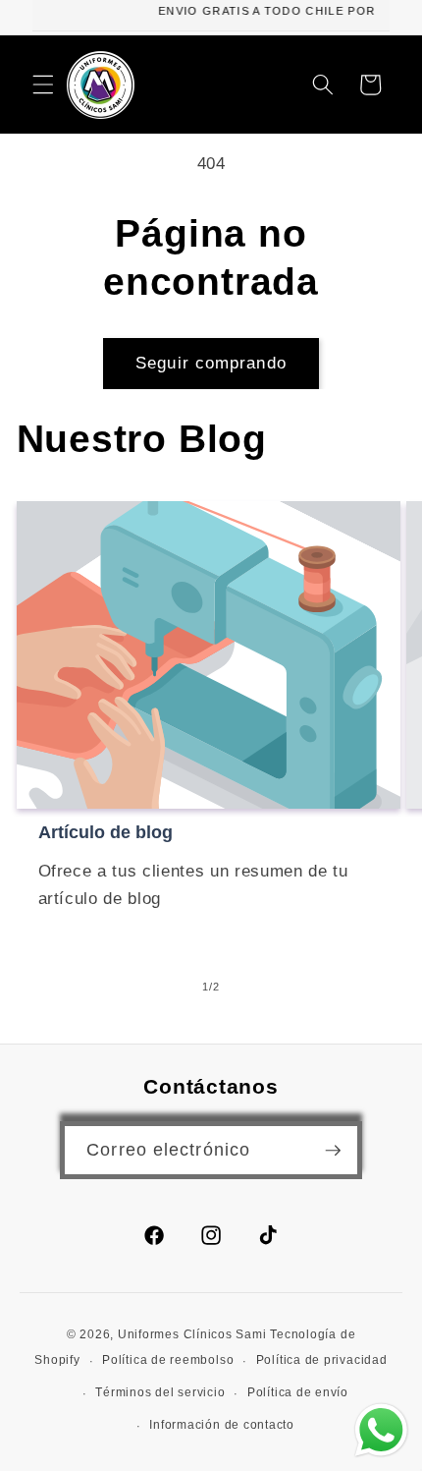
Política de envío (297, 1392)
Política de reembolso (168, 1360)
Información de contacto (221, 1425)
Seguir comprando (211, 362)
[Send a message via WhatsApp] (381, 1430)
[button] (43, 84)
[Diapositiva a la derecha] (256, 986)
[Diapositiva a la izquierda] (165, 986)
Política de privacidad (322, 1360)
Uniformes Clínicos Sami (192, 1334)
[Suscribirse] (332, 1150)
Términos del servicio (160, 1392)
